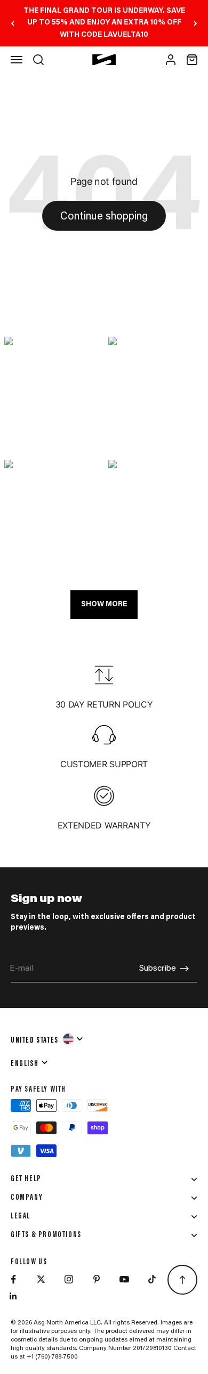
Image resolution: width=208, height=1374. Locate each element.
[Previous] (12, 23)
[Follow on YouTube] (124, 1279)
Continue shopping (104, 217)
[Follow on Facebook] (13, 1279)
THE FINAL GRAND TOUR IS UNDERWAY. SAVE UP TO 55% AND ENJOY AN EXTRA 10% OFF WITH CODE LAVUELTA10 (104, 23)
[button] (52, 394)
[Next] (195, 23)
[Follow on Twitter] (41, 1279)
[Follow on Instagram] (68, 1279)
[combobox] (47, 1039)
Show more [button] (104, 604)
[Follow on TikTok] (152, 1279)
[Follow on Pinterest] (96, 1279)
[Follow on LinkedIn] (13, 1296)
